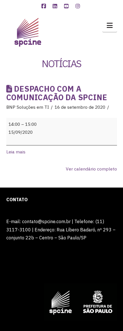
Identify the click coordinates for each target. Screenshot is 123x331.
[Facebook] (44, 6)
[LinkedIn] (55, 6)
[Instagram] (78, 6)
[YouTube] (67, 6)
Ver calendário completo (91, 169)
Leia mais (15, 152)
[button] (109, 25)
